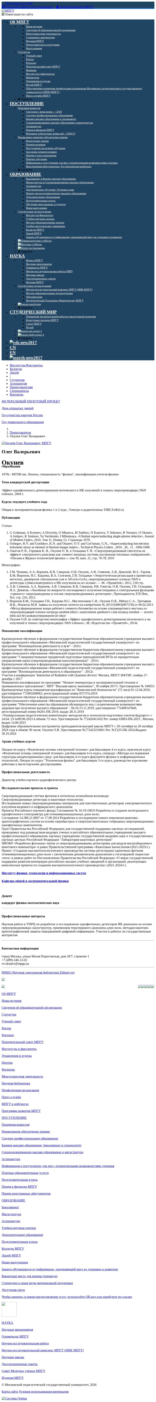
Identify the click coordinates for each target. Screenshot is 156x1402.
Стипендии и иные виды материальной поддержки (37, 1283)
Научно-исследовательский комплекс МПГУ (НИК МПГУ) (43, 1350)
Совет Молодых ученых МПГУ (23, 1371)
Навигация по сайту (18, 14)
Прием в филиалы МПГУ (19, 1186)
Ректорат (8, 1035)
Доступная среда (13, 1290)
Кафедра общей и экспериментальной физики (35, 881)
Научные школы (13, 1357)
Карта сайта (10, 1391)
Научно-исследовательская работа (25, 1343)
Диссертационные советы (20, 1364)
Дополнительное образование (22, 1235)
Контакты (16, 394)
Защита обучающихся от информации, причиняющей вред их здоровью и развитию (60, 1269)
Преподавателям (21, 387)
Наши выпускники (15, 1262)
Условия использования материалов (44, 1391)
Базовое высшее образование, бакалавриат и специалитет (41, 1145)
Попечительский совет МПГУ (22, 1042)
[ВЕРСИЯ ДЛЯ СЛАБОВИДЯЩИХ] (23, 342)
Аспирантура (11, 1159)
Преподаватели (20, 432)
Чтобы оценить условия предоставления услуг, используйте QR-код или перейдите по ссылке (67, 1297)
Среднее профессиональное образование (30, 1138)
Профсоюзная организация (20, 1090)
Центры (7, 1062)
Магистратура (11, 1214)
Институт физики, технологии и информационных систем (44, 873)
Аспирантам (18, 383)
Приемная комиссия (15, 1124)
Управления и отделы (17, 1055)
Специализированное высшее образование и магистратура (42, 1152)
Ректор (6, 1028)
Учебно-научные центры (19, 1228)
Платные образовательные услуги (25, 1173)
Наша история (11, 1000)
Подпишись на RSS (18, 3)
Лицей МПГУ (11, 1255)
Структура (9, 1014)
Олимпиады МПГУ (15, 1336)
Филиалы (8, 1069)
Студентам (17, 380)
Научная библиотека (16, 1083)
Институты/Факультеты (26, 365)
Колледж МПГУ (13, 1248)
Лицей (14, 372)
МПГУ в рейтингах (15, 1104)
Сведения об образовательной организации (32, 1007)
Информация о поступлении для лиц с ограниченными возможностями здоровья (58, 1166)
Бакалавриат (10, 1207)
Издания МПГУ (13, 1378)
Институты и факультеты (19, 1049)
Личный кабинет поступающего (29, 7)
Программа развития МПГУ (21, 1111)
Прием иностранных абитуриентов (26, 1193)
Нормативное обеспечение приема (26, 1131)
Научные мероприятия (17, 1329)
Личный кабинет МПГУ (77, 7)
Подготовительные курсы (20, 1179)
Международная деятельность (22, 1076)
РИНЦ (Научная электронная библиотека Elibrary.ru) (38, 972)
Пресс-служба (11, 1097)
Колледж (16, 369)
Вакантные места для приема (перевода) (29, 1276)
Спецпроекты (19, 391)
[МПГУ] (8, 10)
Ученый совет (11, 1021)
